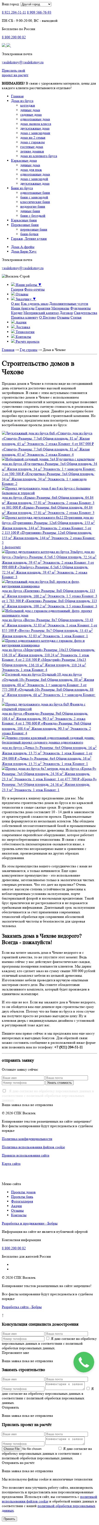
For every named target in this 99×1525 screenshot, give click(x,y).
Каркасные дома (24, 160)
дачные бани (30, 211)
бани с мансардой (34, 197)
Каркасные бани (24, 220)
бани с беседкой (32, 215)
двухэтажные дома (35, 128)
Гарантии (42, 308)
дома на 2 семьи (32, 137)
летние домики (32, 151)
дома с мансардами (35, 133)
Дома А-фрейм (22, 247)
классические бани (35, 202)
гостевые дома (31, 146)
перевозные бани (33, 229)
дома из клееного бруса (38, 156)
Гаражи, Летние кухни (29, 238)
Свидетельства (85, 313)
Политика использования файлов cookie (33, 1147)
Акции (16, 1206)
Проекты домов (23, 1192)
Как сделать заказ (34, 303)
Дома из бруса (22, 101)
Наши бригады (23, 308)
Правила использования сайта (25, 1155)
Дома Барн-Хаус (24, 251)
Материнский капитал (41, 313)
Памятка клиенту (24, 317)
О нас (15, 303)
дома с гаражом (32, 142)
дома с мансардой (34, 179)
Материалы (60, 308)
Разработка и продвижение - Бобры (30, 1223)
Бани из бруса (22, 188)
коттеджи (27, 105)
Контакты (18, 1215)
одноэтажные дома (35, 119)
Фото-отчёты (34, 289)
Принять (9, 1519)
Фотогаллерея (22, 1201)
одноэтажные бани (35, 192)
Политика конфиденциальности (27, 1139)
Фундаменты (80, 308)
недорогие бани (32, 206)
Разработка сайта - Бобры (22, 1307)
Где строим (28, 350)
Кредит (17, 313)
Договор (66, 313)
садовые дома (31, 114)
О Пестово (47, 317)
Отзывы (63, 317)
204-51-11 (14, 12)
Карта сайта (11, 1163)
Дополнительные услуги (68, 303)
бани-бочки (29, 234)
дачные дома (30, 110)
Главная (17, 96)
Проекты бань (22, 1196)
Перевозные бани (25, 225)
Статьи (76, 317)
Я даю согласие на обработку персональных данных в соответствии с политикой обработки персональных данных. (48, 1095)
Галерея (17, 289)
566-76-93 (39, 12)
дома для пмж (31, 169)
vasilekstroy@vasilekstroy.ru (23, 62)
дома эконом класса (35, 124)
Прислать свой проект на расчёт (15, 72)
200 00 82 (14, 37)
